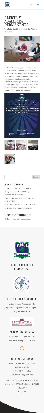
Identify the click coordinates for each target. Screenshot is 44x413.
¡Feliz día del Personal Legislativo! (18, 208)
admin (9, 29)
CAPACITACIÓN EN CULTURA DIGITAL (20, 205)
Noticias (27, 29)
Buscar (35, 177)
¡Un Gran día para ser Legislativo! (17, 188)
